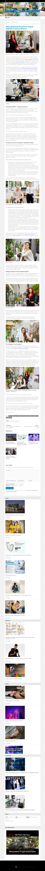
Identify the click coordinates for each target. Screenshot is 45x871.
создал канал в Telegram (29, 234)
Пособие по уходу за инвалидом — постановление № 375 (18, 595)
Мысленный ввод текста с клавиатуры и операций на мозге (22, 772)
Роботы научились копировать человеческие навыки (20, 809)
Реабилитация (8, 417)
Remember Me (34, 817)
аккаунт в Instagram (16, 235)
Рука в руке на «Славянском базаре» (33, 443)
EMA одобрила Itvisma (10, 575)
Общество (32, 415)
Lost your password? (10, 821)
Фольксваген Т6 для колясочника (22, 852)
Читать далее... (8, 517)
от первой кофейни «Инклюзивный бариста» (29, 68)
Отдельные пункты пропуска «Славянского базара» (11, 457)
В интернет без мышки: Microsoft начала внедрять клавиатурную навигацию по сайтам (20, 638)
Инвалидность (22, 415)
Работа (36, 415)
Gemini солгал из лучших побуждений (13, 678)
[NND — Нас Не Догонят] (22, 6)
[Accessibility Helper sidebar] (42, 4)
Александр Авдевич (28, 59)
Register (7, 819)
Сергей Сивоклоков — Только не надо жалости (31, 426)
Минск (28, 415)
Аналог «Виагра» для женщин (12, 700)
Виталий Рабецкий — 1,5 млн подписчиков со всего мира (18, 658)
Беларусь (10, 415)
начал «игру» (35, 59)
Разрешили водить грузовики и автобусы (11, 443)
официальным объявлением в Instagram (20, 348)
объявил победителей (20, 62)
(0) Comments (15, 774)
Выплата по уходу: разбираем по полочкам (15, 615)
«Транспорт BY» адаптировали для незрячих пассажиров (22, 443)
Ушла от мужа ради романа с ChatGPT (14, 720)
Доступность (15, 22)
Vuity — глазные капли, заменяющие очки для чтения (13, 426)
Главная (7, 22)
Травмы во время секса (10, 740)
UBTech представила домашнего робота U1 (17, 791)
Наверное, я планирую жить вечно (13, 535)
